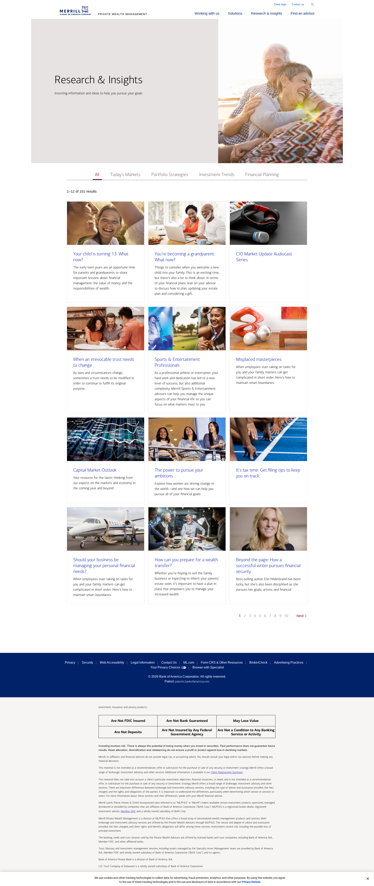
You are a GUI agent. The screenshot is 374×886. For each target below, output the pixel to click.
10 (286, 616)
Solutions (235, 13)
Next (300, 616)
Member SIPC (128, 811)
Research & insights (266, 13)
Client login (280, 4)
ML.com (188, 662)
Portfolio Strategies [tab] (169, 174)
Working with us (207, 13)
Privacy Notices (251, 881)
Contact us (298, 4)
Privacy (70, 662)
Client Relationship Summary (227, 772)
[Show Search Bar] (313, 5)
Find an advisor (303, 13)
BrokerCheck (258, 662)
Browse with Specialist (208, 667)
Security (87, 662)
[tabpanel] (187, 405)
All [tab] (97, 174)
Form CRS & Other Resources (222, 662)
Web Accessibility (112, 662)
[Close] (367, 878)
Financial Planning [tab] (262, 174)
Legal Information (143, 662)
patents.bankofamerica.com (192, 681)
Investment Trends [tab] (216, 174)
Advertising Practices (288, 662)
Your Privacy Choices (165, 667)
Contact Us (169, 662)
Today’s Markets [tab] (125, 174)
